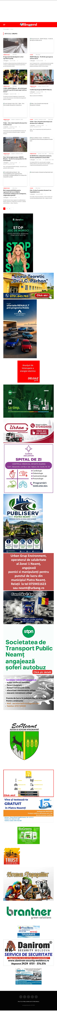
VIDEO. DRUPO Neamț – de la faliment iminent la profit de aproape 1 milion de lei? (15, 90)
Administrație (6, 54)
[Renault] (20, 358)
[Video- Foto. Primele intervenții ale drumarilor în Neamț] (42, 110)
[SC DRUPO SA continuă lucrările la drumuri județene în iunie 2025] (42, 144)
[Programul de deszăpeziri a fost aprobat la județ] (15, 45)
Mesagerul (6, 60)
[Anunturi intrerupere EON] (28, 372)
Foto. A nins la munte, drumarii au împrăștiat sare (40, 191)
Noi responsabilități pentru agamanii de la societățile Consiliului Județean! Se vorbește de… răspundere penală (15, 193)
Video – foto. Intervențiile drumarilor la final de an (15, 123)
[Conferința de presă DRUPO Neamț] (42, 77)
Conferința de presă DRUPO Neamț (41, 89)
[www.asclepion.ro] (28, 493)
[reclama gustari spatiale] (28, 623)
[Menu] (4, 24)
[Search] (53, 24)
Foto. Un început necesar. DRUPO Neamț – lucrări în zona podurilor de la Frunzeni (14, 158)
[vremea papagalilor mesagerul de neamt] (28, 884)
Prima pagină (6, 29)
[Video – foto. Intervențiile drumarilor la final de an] (15, 110)
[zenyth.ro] (28, 835)
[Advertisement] (28, 11)
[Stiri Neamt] (28, 24)
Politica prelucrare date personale (28, 1001)
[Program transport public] (28, 417)
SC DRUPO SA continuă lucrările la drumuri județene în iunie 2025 (40, 156)
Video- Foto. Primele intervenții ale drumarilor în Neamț (41, 122)
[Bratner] (28, 923)
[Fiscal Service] (28, 932)
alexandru (6, 126)
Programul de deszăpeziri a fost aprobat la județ (13, 57)
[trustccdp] (11, 864)
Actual (31, 54)
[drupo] (28, 796)
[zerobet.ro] (18, 272)
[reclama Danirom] (28, 965)
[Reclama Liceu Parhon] (28, 298)
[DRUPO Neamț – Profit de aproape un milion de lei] (42, 45)
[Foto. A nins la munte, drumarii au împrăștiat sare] (42, 178)
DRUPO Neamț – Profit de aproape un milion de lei (41, 57)
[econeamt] (24, 769)
